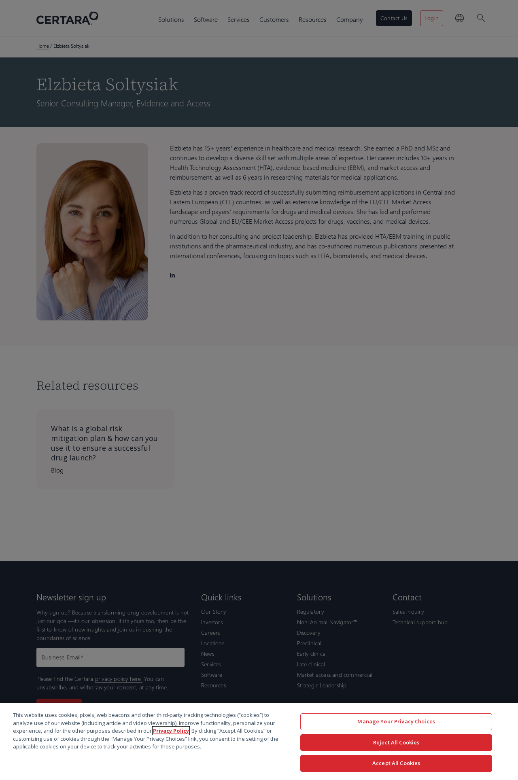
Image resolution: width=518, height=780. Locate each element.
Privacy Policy (171, 730)
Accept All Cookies (396, 763)
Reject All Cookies (396, 742)
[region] (259, 741)
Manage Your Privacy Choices (396, 721)
